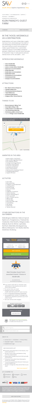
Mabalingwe (6, 218)
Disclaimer (16, 339)
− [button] (4, 125)
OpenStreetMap (26, 149)
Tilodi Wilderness (10, 93)
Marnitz (26, 228)
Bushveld (4, 16)
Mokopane (11, 228)
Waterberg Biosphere (11, 94)
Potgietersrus (15, 220)
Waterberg (11, 16)
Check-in (10, 245)
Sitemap (4, 402)
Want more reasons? (22, 368)
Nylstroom (6, 220)
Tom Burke (19, 228)
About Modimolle (10, 64)
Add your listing (16, 396)
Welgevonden (24, 222)
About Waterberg (10, 65)
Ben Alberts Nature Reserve (13, 88)
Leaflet (21, 149)
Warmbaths (14, 222)
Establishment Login (9, 344)
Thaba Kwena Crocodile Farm (13, 109)
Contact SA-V (7, 339)
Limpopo (23, 14)
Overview (5, 30)
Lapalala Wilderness (10, 89)
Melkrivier (14, 218)
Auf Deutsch (16, 313)
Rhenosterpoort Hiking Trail (13, 105)
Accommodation (14, 14)
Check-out (21, 245)
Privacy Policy (23, 339)
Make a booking (16, 129)
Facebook (8, 374)
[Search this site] (23, 4)
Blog (15, 377)
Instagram (17, 374)
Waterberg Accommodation (13, 75)
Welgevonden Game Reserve (13, 96)
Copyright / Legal (8, 341)
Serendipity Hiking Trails (11, 107)
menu (25, 4)
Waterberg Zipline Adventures (13, 112)
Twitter (25, 374)
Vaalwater (6, 222)
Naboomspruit (23, 218)
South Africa (5, 14)
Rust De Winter (13, 224)
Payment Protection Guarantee (17, 293)
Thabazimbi (24, 220)
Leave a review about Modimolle (14, 67)
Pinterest (8, 377)
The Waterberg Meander (12, 110)
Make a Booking (24, 30)
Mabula (5, 224)
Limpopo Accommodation (12, 78)
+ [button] (4, 123)
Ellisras (4, 228)
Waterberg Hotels (10, 77)
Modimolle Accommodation (9, 18)
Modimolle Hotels (10, 74)
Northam (5, 226)
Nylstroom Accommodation (13, 69)
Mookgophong (21, 226)
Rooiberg (13, 230)
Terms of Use (18, 341)
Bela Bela (12, 226)
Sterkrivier (5, 230)
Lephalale (22, 224)
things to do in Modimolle (17, 113)
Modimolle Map (9, 70)
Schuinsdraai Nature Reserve (13, 91)
